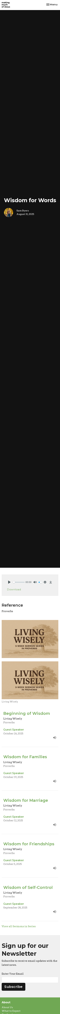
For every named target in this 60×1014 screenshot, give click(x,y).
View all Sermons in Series (19, 926)
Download (14, 589)
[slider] (19, 582)
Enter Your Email (13, 973)
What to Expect (11, 1010)
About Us (7, 1007)
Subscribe (13, 987)
